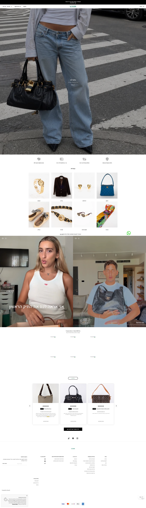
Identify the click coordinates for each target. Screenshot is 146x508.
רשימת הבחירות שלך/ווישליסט (58, 461)
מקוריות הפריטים (92, 459)
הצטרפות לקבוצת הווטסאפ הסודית (89, 461)
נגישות (37, 484)
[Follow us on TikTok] (68, 438)
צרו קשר (75, 459)
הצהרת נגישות (104, 465)
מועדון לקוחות (92, 465)
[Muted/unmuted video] (76, 238)
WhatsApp (75, 461)
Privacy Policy (15, 504)
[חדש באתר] (73, 81)
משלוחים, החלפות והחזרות (90, 463)
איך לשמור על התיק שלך (90, 473)
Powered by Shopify (6, 490)
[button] (24, 6)
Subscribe (4, 463)
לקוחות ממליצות (104, 461)
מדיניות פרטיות (36, 482)
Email (76, 465)
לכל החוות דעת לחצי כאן (73, 429)
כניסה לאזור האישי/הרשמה (59, 459)
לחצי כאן (62, 234)
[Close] (27, 495)
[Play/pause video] (78, 238)
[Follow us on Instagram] (77, 438)
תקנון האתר (36, 480)
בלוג (106, 463)
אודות (106, 459)
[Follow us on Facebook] (73, 438)
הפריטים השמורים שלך (91, 469)
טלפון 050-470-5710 (73, 463)
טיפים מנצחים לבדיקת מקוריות (89, 471)
